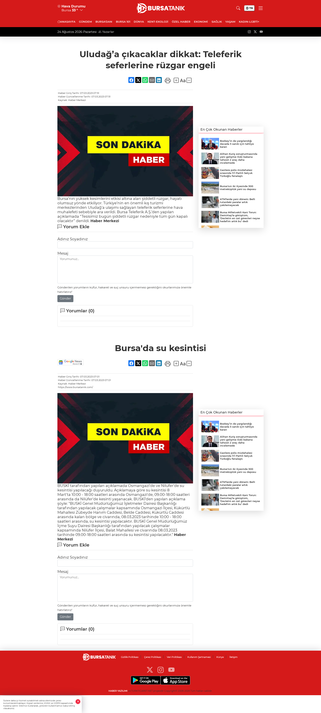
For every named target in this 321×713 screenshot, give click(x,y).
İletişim (233, 657)
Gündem (85, 21)
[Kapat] (78, 701)
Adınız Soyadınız (72, 239)
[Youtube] (171, 669)
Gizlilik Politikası (129, 657)
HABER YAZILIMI (117, 690)
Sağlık (217, 21)
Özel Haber (181, 21)
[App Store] (175, 680)
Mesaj (62, 253)
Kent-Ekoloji (157, 21)
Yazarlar (107, 32)
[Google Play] (145, 680)
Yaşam (230, 21)
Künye (220, 657)
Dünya (139, 21)
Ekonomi (201, 21)
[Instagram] (160, 669)
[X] (149, 669)
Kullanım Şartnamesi (199, 657)
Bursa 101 (123, 21)
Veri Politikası (174, 657)
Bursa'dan (103, 21)
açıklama (177, 499)
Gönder (65, 298)
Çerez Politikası (152, 657)
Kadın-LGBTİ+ (249, 21)
